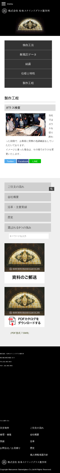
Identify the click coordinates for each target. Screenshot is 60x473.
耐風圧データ (28, 54)
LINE (35, 161)
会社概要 (34, 434)
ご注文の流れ (16, 186)
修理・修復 (5, 434)
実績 (2, 441)
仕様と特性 (28, 73)
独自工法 (28, 45)
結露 (28, 64)
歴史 (32, 448)
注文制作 (4, 428)
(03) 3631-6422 (7, 361)
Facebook (23, 161)
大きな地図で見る (4, 420)
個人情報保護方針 (39, 454)
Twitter (10, 161)
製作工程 (28, 83)
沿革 (32, 441)
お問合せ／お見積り (10, 448)
